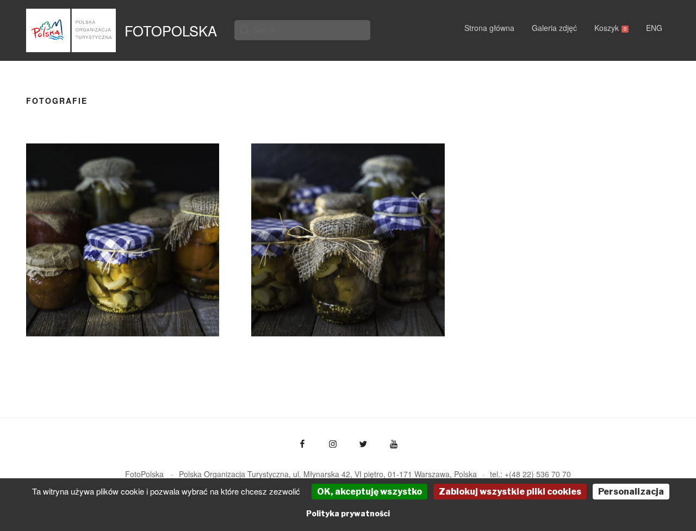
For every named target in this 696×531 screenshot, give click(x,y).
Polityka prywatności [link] (348, 513)
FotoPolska (171, 30)
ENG (654, 27)
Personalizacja (631, 491)
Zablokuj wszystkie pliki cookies (510, 491)
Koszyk (610, 27)
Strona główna (489, 27)
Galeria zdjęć (554, 27)
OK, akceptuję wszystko (369, 491)
